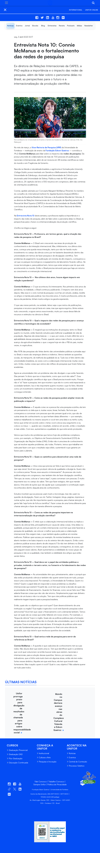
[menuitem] (10, 25)
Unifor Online (91, 10)
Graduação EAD (16, 754)
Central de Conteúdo (78, 761)
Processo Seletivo (76, 766)
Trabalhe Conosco (56, 781)
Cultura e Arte (45, 757)
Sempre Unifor (39, 784)
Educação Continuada (18, 762)
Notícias (72, 753)
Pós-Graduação (15, 758)
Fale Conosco (41, 781)
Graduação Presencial (18, 750)
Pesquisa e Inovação (47, 761)
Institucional (44, 753)
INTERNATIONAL (75, 10)
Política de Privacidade (57, 784)
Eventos (72, 757)
